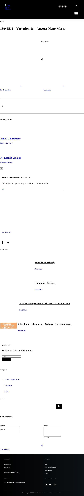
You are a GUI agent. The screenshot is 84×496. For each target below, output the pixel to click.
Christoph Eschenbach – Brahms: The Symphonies (44, 324)
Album (6, 391)
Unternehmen (48, 470)
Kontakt (47, 473)
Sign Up (6, 359)
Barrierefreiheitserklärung (11, 472)
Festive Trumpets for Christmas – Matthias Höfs (44, 303)
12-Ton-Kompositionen (11, 379)
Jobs (46, 464)
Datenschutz (7, 464)
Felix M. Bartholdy (10, 138)
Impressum (7, 467)
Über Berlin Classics (50, 467)
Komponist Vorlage (10, 157)
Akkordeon (8, 385)
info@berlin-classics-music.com (16, 482)
